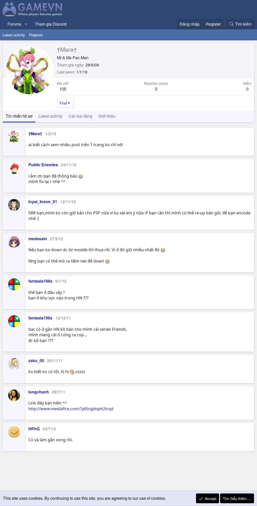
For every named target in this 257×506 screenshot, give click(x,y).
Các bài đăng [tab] (80, 116)
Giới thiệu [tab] (106, 116)
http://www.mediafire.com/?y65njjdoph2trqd (70, 408)
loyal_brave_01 (42, 201)
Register (36, 34)
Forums (14, 24)
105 (62, 89)
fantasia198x (40, 281)
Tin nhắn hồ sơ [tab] (19, 116)
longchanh (38, 392)
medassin (37, 238)
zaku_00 (36, 360)
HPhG (34, 429)
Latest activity (14, 34)
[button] (26, 24)
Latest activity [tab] (50, 116)
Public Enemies (43, 164)
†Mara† (35, 133)
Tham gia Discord (51, 24)
